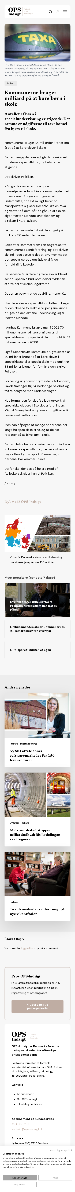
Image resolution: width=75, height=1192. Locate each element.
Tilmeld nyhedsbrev (29, 1104)
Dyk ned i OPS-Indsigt (23, 502)
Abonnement (25, 1094)
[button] (65, 11)
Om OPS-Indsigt (27, 1099)
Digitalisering (28, 743)
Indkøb (10, 83)
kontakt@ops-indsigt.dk (27, 1129)
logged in (27, 948)
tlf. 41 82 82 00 (21, 1124)
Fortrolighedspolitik (61, 1150)
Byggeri (14, 822)
